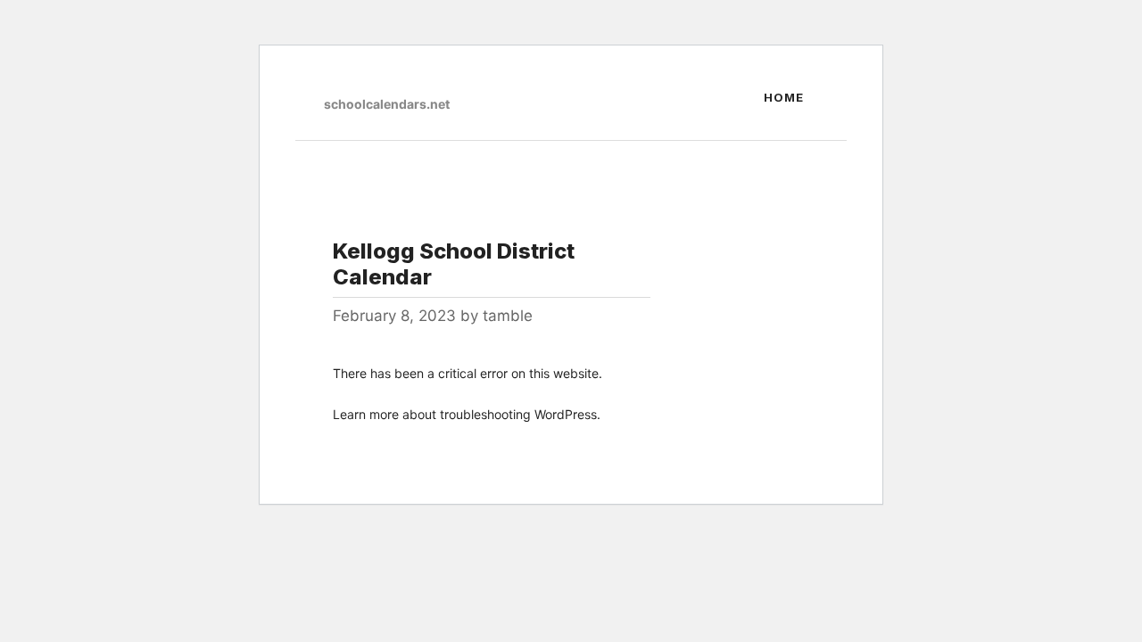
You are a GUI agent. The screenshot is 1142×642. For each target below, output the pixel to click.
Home (784, 97)
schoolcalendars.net (387, 103)
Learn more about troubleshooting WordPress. (466, 414)
